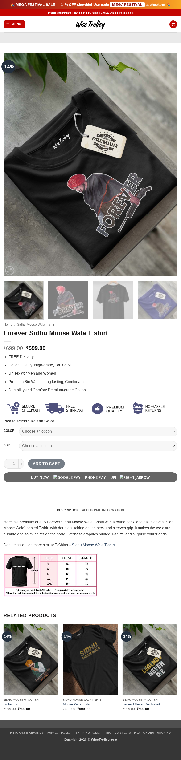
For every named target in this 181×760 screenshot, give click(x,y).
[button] (14, 24)
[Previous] (13, 164)
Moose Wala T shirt (77, 704)
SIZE (7, 445)
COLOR (9, 431)
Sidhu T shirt (13, 704)
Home (8, 324)
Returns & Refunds (27, 732)
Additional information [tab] (103, 510)
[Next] (168, 164)
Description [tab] (68, 510)
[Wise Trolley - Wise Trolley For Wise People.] (90, 24)
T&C (108, 732)
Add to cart (46, 464)
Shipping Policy (88, 732)
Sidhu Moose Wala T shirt (36, 324)
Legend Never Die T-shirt (141, 704)
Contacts (123, 732)
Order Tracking (157, 732)
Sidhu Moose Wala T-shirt (93, 545)
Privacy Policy (59, 732)
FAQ (137, 732)
